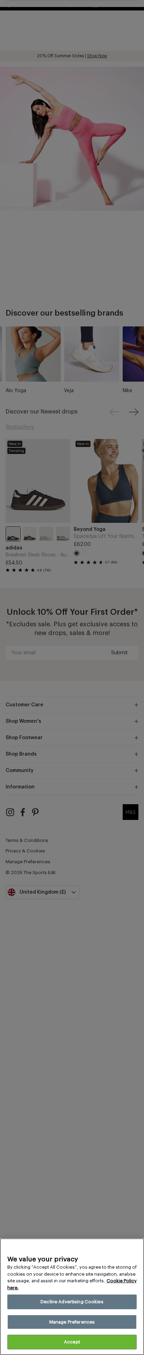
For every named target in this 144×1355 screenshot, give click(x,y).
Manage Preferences (72, 1322)
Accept (72, 1342)
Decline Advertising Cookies (72, 1301)
